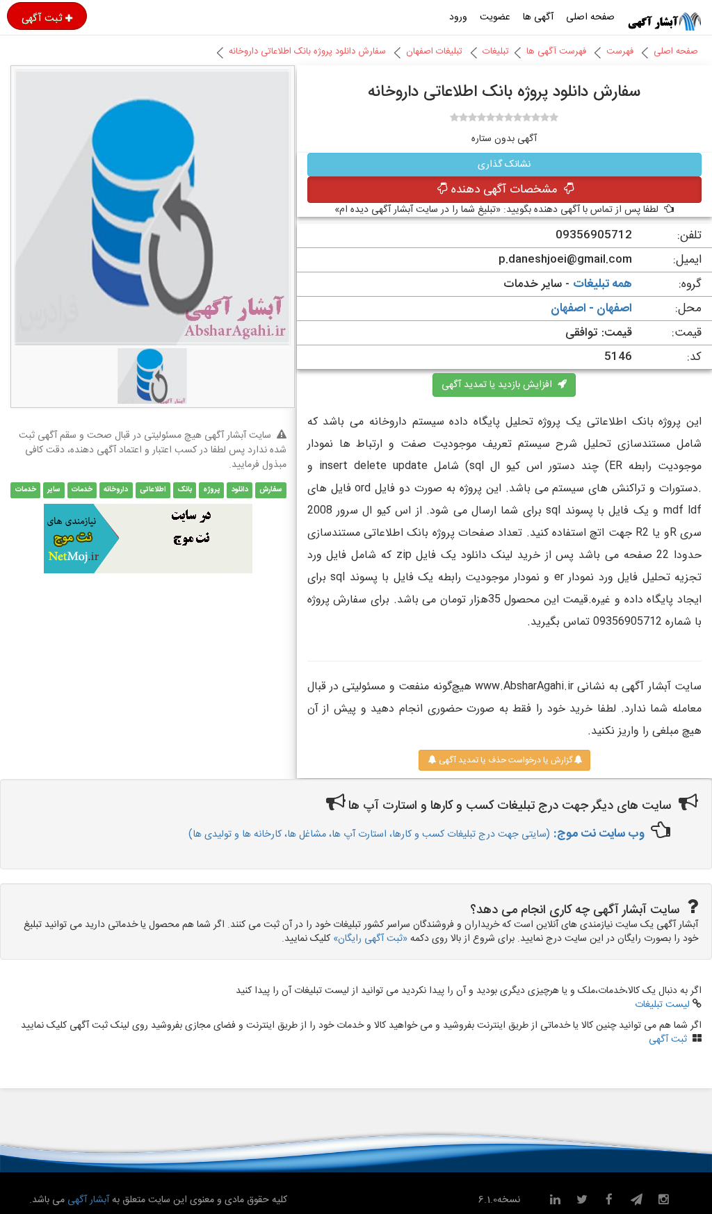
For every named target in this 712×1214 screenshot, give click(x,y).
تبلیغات (496, 51)
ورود (458, 17)
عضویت (495, 17)
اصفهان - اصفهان (591, 308)
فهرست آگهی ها (556, 51)
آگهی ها (538, 17)
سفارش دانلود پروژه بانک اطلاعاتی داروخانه (307, 51)
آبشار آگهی (87, 1200)
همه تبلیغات (602, 284)
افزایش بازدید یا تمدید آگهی (500, 385)
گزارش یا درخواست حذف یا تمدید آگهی (504, 760)
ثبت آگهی (42, 18)
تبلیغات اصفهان (434, 51)
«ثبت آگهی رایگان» (370, 938)
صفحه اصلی (590, 17)
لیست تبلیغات (662, 1004)
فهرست (619, 51)
